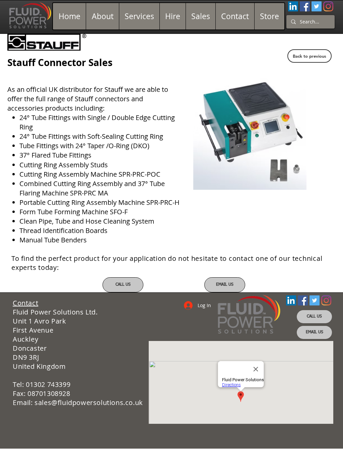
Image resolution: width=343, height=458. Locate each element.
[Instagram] (328, 6)
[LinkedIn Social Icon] (293, 6)
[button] (249, 133)
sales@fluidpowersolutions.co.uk (89, 402)
